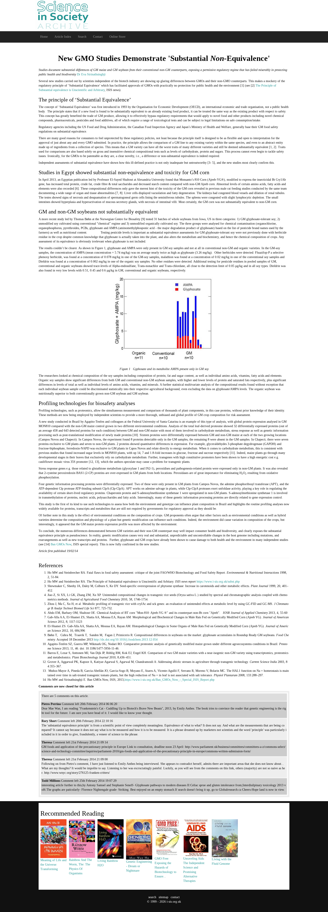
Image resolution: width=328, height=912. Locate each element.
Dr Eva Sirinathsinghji (91, 74)
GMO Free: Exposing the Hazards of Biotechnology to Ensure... (165, 867)
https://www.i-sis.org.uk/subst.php (218, 581)
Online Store (117, 36)
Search (82, 36)
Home (44, 36)
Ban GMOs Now (61, 544)
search (152, 897)
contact (175, 897)
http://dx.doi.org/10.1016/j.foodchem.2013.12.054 (126, 639)
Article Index (62, 36)
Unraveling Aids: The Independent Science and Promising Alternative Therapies (194, 870)
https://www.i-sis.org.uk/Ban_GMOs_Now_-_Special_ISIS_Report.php (169, 679)
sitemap (163, 897)
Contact (98, 36)
